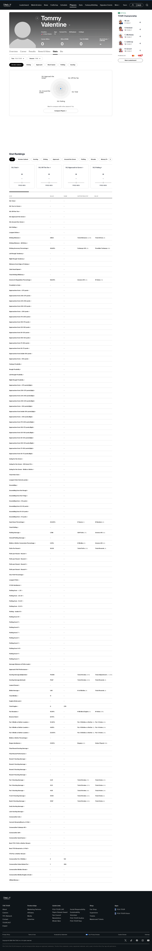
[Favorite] (37, 18)
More (118, 5)
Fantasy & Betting (91, 5)
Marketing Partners (34, 909)
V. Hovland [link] (128, 28)
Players (73, 5)
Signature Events (106, 5)
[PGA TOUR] (7, 5)
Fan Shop (93, 909)
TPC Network (7, 916)
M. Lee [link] (127, 21)
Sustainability (75, 912)
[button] (69, 25)
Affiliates (30, 913)
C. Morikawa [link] (129, 35)
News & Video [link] (44, 51)
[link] (130, 14)
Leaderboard (24, 5)
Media (29, 916)
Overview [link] (13, 51)
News (46, 5)
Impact (4, 926)
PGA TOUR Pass (76, 921)
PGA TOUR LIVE (58, 909)
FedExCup (54, 5)
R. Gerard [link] (128, 49)
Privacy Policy (6, 934)
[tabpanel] (60, 469)
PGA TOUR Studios (77, 918)
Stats (81, 5)
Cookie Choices (122, 934)
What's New (56, 921)
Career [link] (23, 51)
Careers (5, 913)
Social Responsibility (77, 909)
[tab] (13, 52)
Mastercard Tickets (97, 919)
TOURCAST (6, 923)
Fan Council (56, 915)
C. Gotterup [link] (129, 42)
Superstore (94, 913)
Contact (5, 919)
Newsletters (56, 918)
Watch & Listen (36, 5)
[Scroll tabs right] (110, 159)
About (4, 909)
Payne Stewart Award (59, 912)
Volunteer (73, 915)
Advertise (30, 919)
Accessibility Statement (60, 934)
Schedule (63, 5)
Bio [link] (61, 51)
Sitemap (147, 934)
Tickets (92, 916)
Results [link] (32, 51)
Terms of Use (32, 934)
